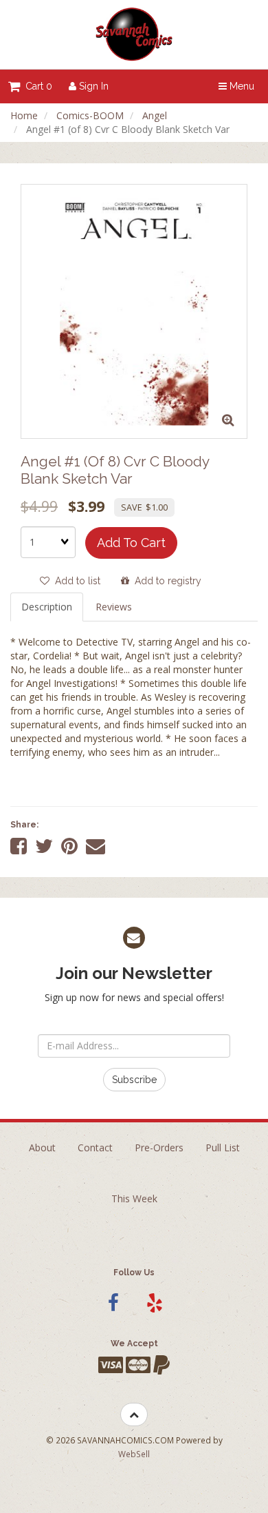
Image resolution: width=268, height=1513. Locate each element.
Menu (240, 86)
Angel (154, 115)
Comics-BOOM (90, 115)
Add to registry (165, 580)
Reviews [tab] (114, 606)
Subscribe (134, 1079)
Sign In (92, 86)
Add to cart (131, 542)
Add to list (74, 580)
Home (24, 115)
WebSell (134, 1453)
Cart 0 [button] (36, 86)
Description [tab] (46, 606)
